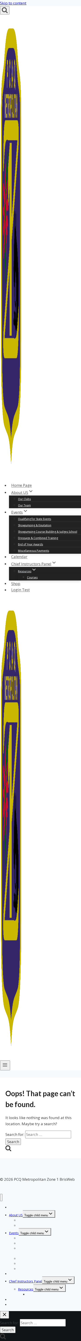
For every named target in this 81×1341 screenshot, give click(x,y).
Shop (15, 583)
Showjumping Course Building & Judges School (47, 532)
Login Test (20, 590)
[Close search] (4, 1315)
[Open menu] (5, 1065)
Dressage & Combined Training (38, 538)
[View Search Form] (4, 10)
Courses (32, 577)
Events (14, 1233)
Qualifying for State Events (34, 519)
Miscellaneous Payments (33, 551)
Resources (25, 1289)
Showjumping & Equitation (34, 525)
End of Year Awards (30, 544)
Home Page (21, 485)
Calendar (19, 556)
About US (16, 1215)
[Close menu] (1, 1197)
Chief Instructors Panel (25, 1281)
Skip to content (13, 3)
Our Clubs (24, 499)
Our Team (24, 505)
